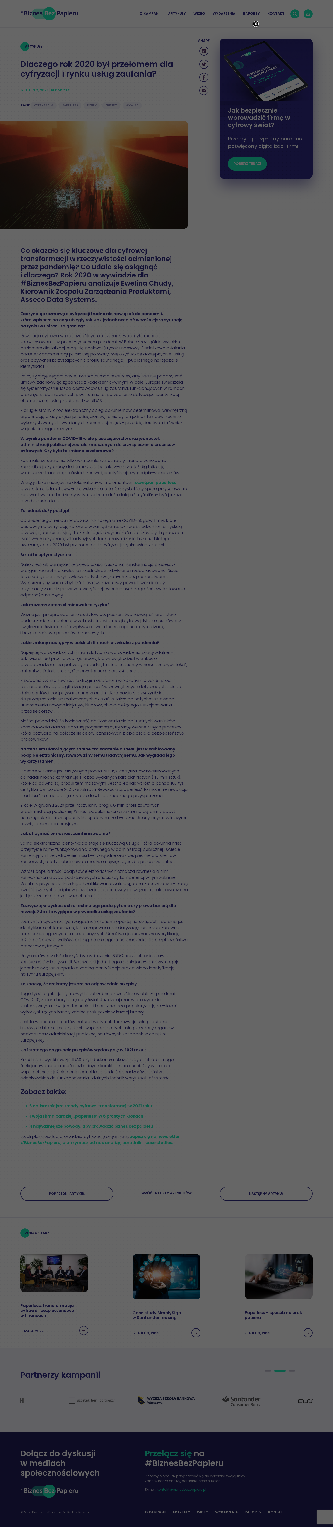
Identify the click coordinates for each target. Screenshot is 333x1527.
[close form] (256, 24)
